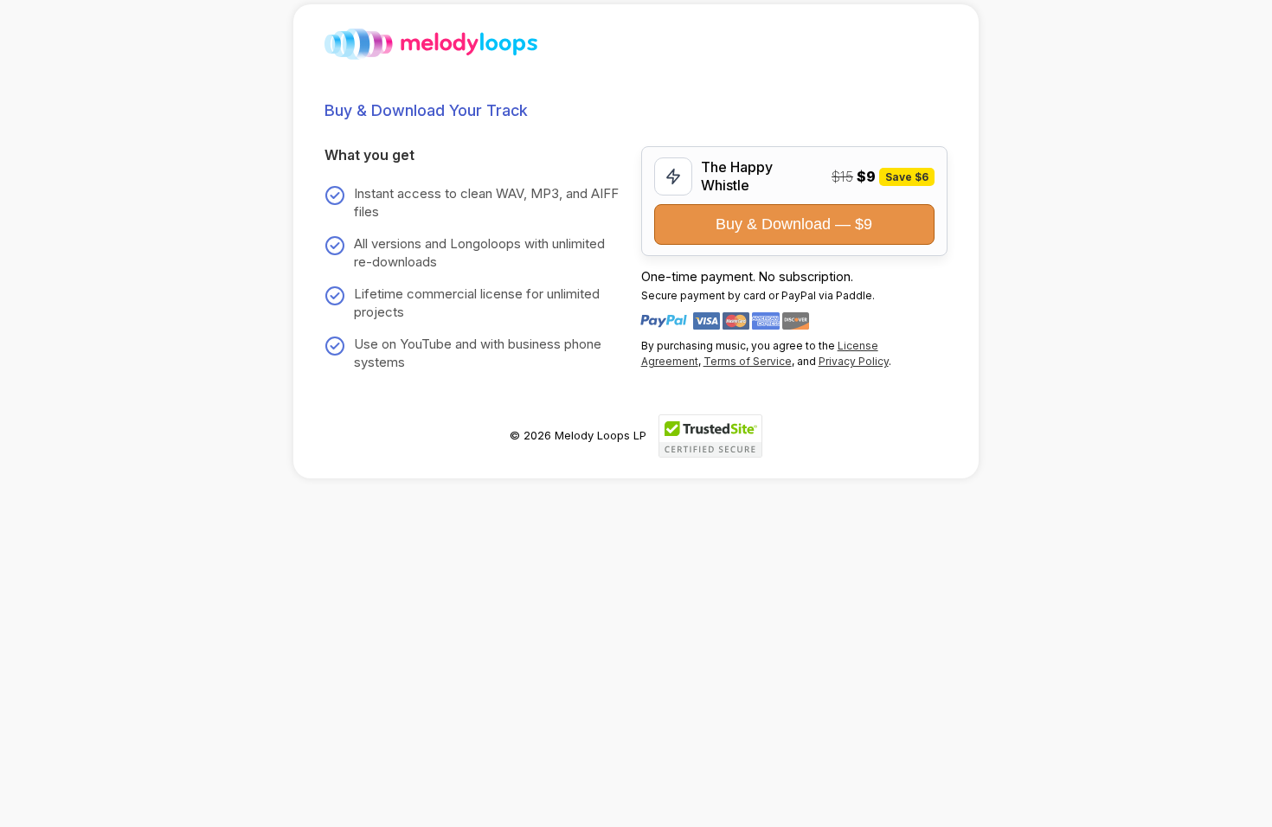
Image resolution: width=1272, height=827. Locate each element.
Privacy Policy (854, 361)
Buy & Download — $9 (794, 224)
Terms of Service (747, 361)
